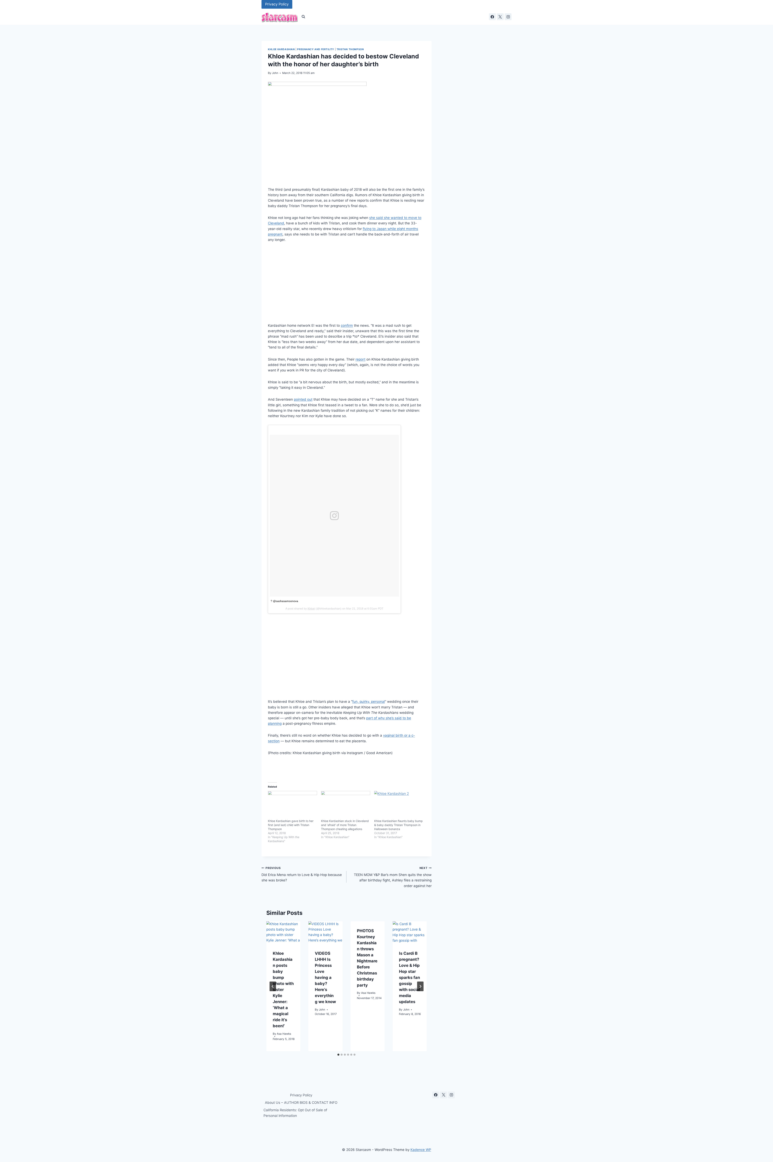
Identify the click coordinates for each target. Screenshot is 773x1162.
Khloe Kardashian (281, 49)
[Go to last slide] (273, 986)
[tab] (338, 1055)
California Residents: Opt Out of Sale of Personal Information (295, 1112)
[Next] (420, 986)
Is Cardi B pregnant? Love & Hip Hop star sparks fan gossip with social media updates (409, 977)
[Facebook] (492, 16)
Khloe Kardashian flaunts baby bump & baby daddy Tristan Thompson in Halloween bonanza (398, 825)
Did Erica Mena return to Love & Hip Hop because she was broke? (301, 874)
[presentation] (283, 932)
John (275, 73)
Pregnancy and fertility (315, 49)
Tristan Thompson (350, 49)
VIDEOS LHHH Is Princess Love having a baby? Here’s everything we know (325, 977)
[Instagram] (508, 16)
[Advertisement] (346, 282)
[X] (500, 16)
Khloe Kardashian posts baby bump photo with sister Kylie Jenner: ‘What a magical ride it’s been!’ (283, 989)
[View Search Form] (303, 16)
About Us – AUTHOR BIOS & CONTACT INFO (301, 1103)
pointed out (303, 399)
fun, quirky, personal (368, 702)
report (360, 359)
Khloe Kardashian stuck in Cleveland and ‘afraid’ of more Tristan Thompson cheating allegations (345, 825)
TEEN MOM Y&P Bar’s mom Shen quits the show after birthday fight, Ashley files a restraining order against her (392, 877)
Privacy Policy (277, 4)
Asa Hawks (284, 1034)
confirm (347, 325)
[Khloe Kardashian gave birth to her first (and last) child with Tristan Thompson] (292, 805)
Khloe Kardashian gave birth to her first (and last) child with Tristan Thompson (290, 825)
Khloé (311, 608)
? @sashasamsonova (284, 601)
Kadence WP (420, 1150)
